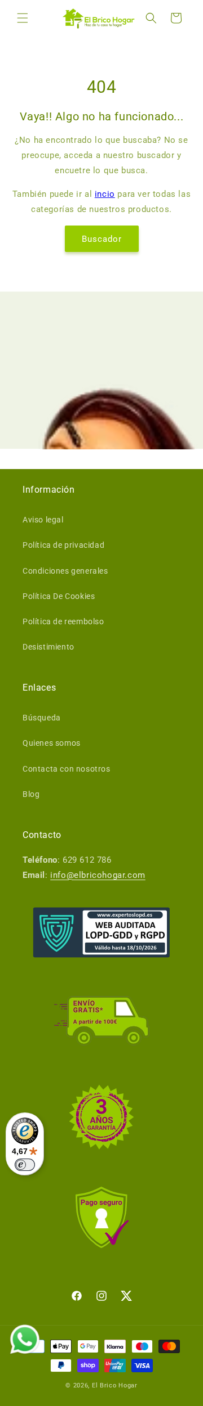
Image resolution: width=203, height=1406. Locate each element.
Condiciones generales (65, 570)
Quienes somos (52, 742)
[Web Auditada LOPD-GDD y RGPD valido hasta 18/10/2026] (101, 932)
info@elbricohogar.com (97, 875)
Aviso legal (43, 519)
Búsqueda (42, 717)
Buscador (102, 239)
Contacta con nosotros (67, 768)
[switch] (25, 1165)
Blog (31, 794)
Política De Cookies (59, 596)
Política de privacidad (63, 544)
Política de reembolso (63, 621)
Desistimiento (48, 646)
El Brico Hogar (115, 1385)
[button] (22, 18)
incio (105, 194)
